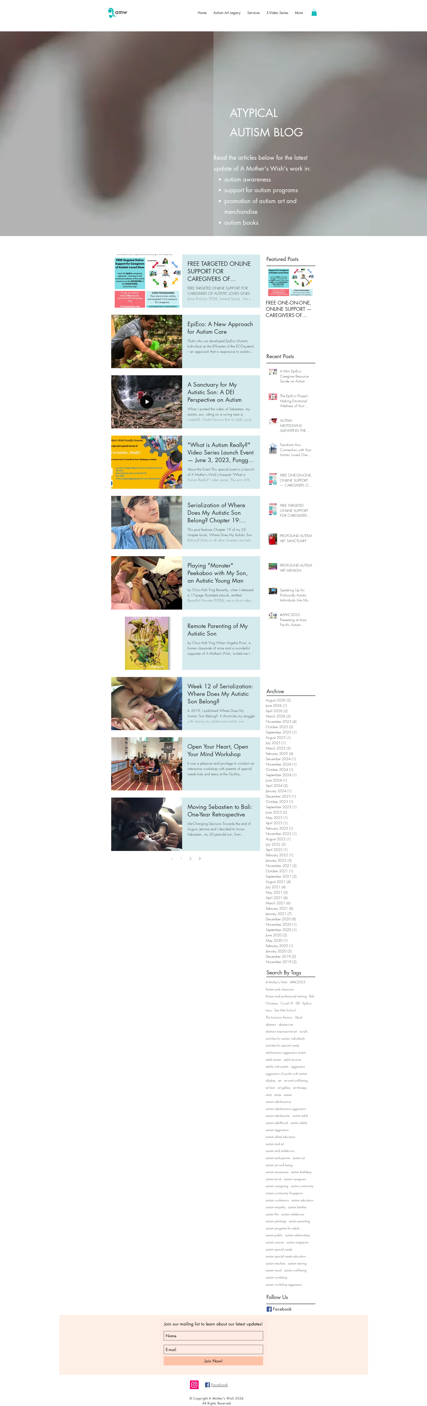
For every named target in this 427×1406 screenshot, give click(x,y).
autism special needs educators (286, 1256)
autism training (297, 1263)
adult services (292, 1059)
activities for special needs (282, 1045)
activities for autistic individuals (285, 1038)
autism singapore (297, 1242)
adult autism (273, 1059)
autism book (273, 1179)
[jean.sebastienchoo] (194, 1384)
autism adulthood (277, 1123)
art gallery (284, 1087)
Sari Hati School (285, 1010)
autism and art (275, 1144)
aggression (298, 1066)
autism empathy (276, 1207)
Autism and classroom (280, 989)
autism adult (300, 1115)
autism (288, 1095)
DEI (298, 1003)
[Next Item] (308, 282)
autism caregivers (295, 1179)
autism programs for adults (283, 1228)
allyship (270, 1080)
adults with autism (277, 1066)
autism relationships (297, 1235)
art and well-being (296, 1080)
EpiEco (307, 1003)
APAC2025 (298, 982)
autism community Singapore (284, 1193)
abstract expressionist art (281, 1031)
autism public (274, 1235)
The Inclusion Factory (279, 1017)
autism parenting (299, 1221)
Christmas (272, 1003)
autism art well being (279, 1165)
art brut (270, 1087)
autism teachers (275, 1263)
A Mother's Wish (276, 982)
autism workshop (276, 1277)
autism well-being (295, 1270)
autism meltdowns (293, 1214)
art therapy (300, 1087)
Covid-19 (287, 1003)
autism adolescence (278, 1101)
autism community (302, 1186)
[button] (314, 12)
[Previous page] (172, 859)
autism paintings (276, 1221)
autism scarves (275, 1242)
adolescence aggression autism (286, 1052)
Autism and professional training (286, 996)
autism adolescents (278, 1115)
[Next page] (200, 859)
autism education (302, 1200)
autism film (272, 1214)
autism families (297, 1207)
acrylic (304, 1031)
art (279, 1080)
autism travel (274, 1270)
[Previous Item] (273, 282)
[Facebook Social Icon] (207, 1384)
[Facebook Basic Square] (269, 1309)
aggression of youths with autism (286, 1073)
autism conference (277, 1200)
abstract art (286, 1024)
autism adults (299, 1123)
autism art (299, 1158)
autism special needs (279, 1249)
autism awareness (277, 1172)
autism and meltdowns (280, 1151)
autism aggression (277, 1130)
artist (269, 1095)
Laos (269, 1010)
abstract (271, 1024)
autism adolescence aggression (286, 1109)
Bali (311, 996)
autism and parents (278, 1158)
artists (277, 1095)
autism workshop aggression (284, 1284)
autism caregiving (277, 1186)
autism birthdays (301, 1172)
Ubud (298, 1017)
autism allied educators (280, 1137)
